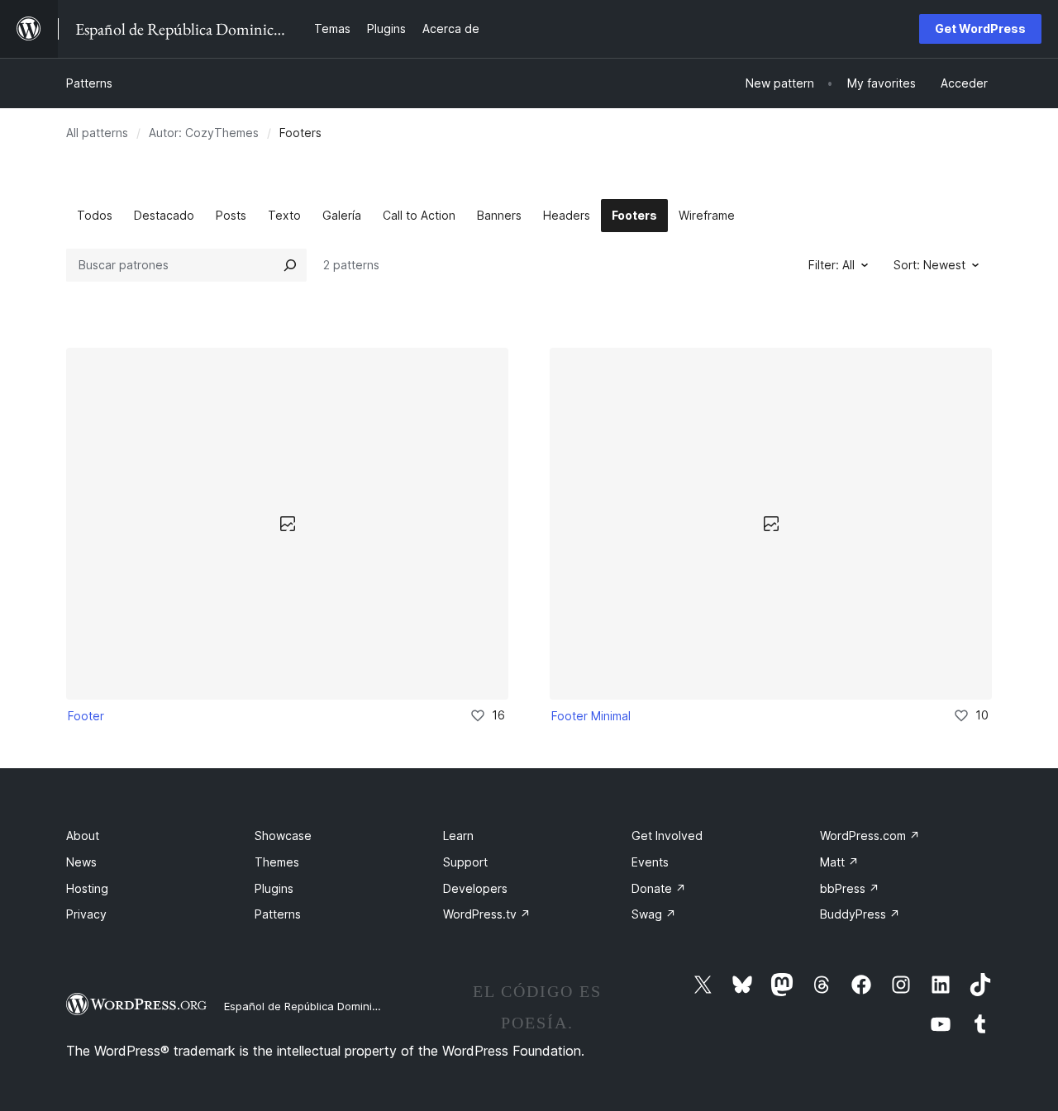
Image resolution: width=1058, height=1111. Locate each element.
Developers (475, 888)
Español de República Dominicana (311, 1006)
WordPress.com (870, 836)
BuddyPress (860, 914)
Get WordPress (980, 28)
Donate (658, 888)
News (81, 862)
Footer (86, 716)
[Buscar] (290, 265)
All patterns (97, 133)
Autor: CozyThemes (204, 133)
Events (650, 862)
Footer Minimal (591, 716)
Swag (653, 914)
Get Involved (667, 836)
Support (465, 862)
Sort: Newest (929, 265)
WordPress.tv (487, 914)
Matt (839, 862)
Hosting (87, 888)
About (82, 836)
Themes (277, 862)
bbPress (849, 888)
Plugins (274, 888)
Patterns (89, 83)
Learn (458, 836)
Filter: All (831, 265)
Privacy (86, 914)
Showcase (283, 836)
